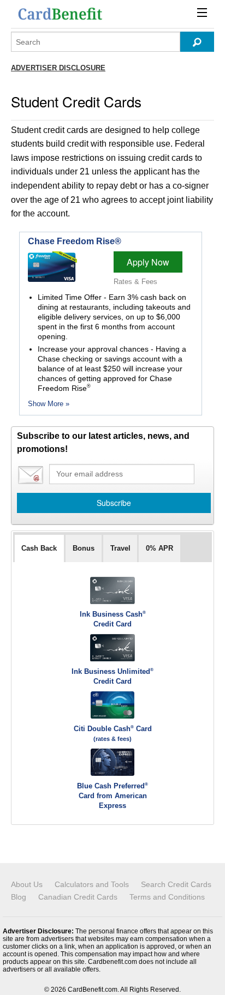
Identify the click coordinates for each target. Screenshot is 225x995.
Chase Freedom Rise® (74, 241)
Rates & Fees (135, 282)
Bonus (83, 548)
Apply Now (148, 262)
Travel (120, 548)
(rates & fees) (112, 738)
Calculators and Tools (92, 884)
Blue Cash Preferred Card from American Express (112, 796)
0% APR (159, 548)
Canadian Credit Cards (77, 897)
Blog (18, 897)
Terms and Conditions (167, 897)
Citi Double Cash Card (113, 729)
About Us (27, 884)
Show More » (48, 404)
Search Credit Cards (176, 884)
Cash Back (39, 548)
